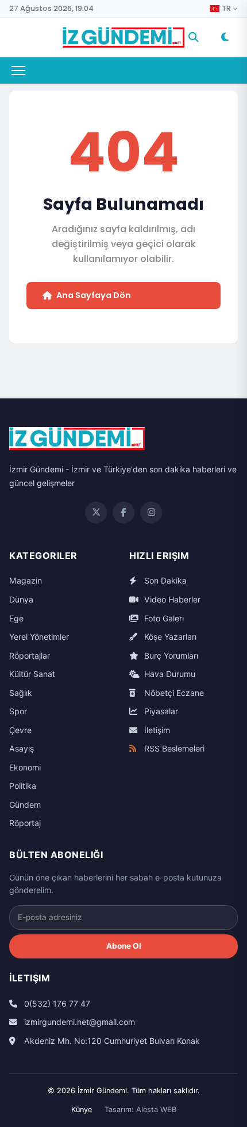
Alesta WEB (156, 1109)
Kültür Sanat (32, 674)
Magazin (25, 580)
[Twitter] (96, 512)
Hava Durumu (168, 674)
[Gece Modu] (224, 37)
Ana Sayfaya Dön (93, 295)
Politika (22, 786)
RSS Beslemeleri (173, 748)
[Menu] (18, 70)
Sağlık (20, 693)
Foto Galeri (163, 618)
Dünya (21, 599)
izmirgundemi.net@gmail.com (78, 1022)
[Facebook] (123, 512)
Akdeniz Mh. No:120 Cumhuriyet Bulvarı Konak (111, 1041)
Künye (81, 1109)
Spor (18, 711)
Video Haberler (171, 599)
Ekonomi (25, 767)
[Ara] (193, 37)
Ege (16, 618)
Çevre (20, 730)
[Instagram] (151, 512)
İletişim (156, 730)
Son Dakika (164, 580)
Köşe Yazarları (169, 636)
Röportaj (25, 823)
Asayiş (21, 748)
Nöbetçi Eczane (173, 693)
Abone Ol (123, 945)
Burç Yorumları (170, 655)
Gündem (25, 804)
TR (226, 8)
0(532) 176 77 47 (56, 1003)
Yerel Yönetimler (39, 636)
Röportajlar (29, 655)
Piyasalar (160, 711)
